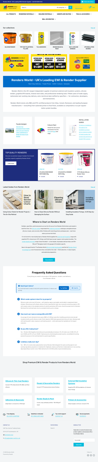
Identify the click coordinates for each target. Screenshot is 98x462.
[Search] (70, 7)
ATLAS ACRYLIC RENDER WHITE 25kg (65, 173)
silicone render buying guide (54, 247)
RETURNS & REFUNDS (37, 416)
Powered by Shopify (8, 454)
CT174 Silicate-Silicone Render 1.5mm (83, 173)
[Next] (94, 165)
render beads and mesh (28, 241)
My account (78, 8)
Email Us (75, 288)
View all (93, 28)
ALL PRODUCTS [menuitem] (11, 14)
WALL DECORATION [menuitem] (48, 19)
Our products (49, 260)
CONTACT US (59, 416)
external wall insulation (63, 236)
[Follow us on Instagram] (91, 455)
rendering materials (54, 228)
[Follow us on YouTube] (94, 455)
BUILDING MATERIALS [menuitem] (45, 14)
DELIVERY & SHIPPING (13, 416)
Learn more (11, 163)
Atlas (54, 131)
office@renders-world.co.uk (12, 438)
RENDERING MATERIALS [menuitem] (26, 14)
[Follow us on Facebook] (88, 455)
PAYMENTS (83, 416)
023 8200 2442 (9, 435)
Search (53, 428)
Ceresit (49, 131)
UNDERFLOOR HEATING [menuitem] (64, 14)
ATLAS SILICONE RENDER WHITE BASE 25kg (46, 173)
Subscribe (79, 444)
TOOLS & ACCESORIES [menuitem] (83, 14)
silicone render (36, 228)
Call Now (64, 288)
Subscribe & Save (89, 1)
